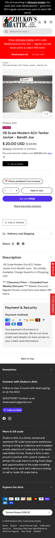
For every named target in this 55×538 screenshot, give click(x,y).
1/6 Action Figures (11, 531)
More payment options (27, 206)
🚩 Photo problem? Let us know (22, 181)
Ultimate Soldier (24, 40)
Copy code (39, 54)
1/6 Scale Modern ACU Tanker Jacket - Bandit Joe (25, 65)
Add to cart (37, 190)
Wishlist (37, 531)
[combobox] (27, 31)
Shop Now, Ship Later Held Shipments (30, 528)
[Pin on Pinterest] (23, 243)
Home (5, 62)
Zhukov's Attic (10, 123)
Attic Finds (26, 531)
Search (13, 525)
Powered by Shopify (32, 521)
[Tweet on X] (12, 243)
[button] (45, 22)
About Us (7, 528)
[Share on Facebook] (18, 243)
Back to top (27, 358)
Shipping (7, 148)
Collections (45, 525)
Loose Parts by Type (28, 525)
